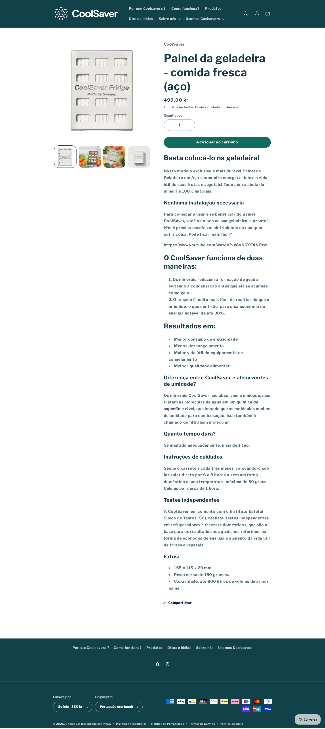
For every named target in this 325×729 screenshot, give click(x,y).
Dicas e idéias (179, 648)
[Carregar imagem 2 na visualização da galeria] (90, 157)
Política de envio (231, 723)
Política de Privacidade (167, 723)
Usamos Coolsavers (235, 648)
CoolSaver (72, 723)
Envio (199, 107)
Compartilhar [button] (180, 603)
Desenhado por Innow (96, 723)
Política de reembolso (131, 723)
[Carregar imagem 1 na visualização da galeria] (65, 157)
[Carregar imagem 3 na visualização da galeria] (114, 157)
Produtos (154, 648)
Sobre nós (205, 648)
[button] (215, 9)
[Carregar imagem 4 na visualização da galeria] (139, 157)
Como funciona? (127, 648)
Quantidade (173, 115)
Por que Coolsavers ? (91, 648)
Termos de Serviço (202, 723)
